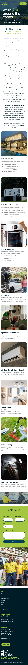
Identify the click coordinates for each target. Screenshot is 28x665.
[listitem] (14, 153)
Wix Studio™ (21, 662)
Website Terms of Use (7, 621)
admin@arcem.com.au (7, 631)
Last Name (18, 516)
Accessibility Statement (7, 619)
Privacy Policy (5, 617)
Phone (5, 523)
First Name (6, 516)
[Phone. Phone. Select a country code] (5, 526)
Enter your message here (9, 530)
